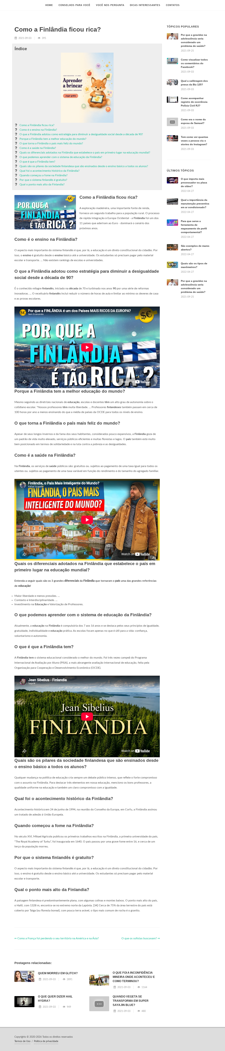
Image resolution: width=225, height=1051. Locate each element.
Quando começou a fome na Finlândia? (44, 175)
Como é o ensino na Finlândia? (38, 129)
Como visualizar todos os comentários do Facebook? (194, 63)
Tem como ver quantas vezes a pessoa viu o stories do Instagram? (194, 141)
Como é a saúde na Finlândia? (38, 148)
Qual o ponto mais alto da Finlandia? (42, 184)
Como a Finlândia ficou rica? (37, 125)
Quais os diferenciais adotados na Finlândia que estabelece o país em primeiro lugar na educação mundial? (85, 152)
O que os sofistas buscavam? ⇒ (140, 938)
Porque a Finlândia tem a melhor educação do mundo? (53, 138)
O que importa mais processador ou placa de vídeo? (194, 182)
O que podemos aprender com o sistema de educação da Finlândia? (61, 157)
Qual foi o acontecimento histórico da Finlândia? (49, 170)
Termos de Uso (22, 1041)
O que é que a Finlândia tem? (37, 161)
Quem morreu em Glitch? (58, 973)
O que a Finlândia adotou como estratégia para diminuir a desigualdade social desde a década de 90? (81, 134)
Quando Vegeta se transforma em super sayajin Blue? (131, 1000)
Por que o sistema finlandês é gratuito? (43, 180)
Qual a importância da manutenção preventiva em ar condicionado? (195, 204)
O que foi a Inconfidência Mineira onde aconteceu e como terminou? (134, 977)
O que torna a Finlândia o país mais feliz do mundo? (51, 143)
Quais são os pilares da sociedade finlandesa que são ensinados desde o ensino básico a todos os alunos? (84, 166)
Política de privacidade (46, 1041)
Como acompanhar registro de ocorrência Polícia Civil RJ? (194, 102)
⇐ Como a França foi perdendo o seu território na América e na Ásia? (56, 938)
